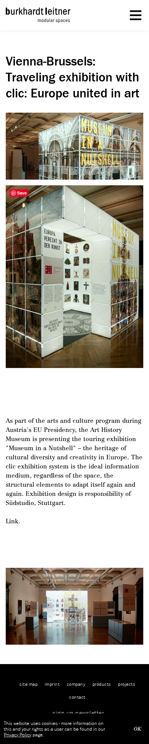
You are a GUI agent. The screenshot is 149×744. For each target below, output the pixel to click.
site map (28, 684)
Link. (13, 521)
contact (77, 697)
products (101, 684)
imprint (52, 684)
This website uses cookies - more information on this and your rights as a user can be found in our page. (54, 729)
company (76, 684)
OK (137, 729)
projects (126, 684)
